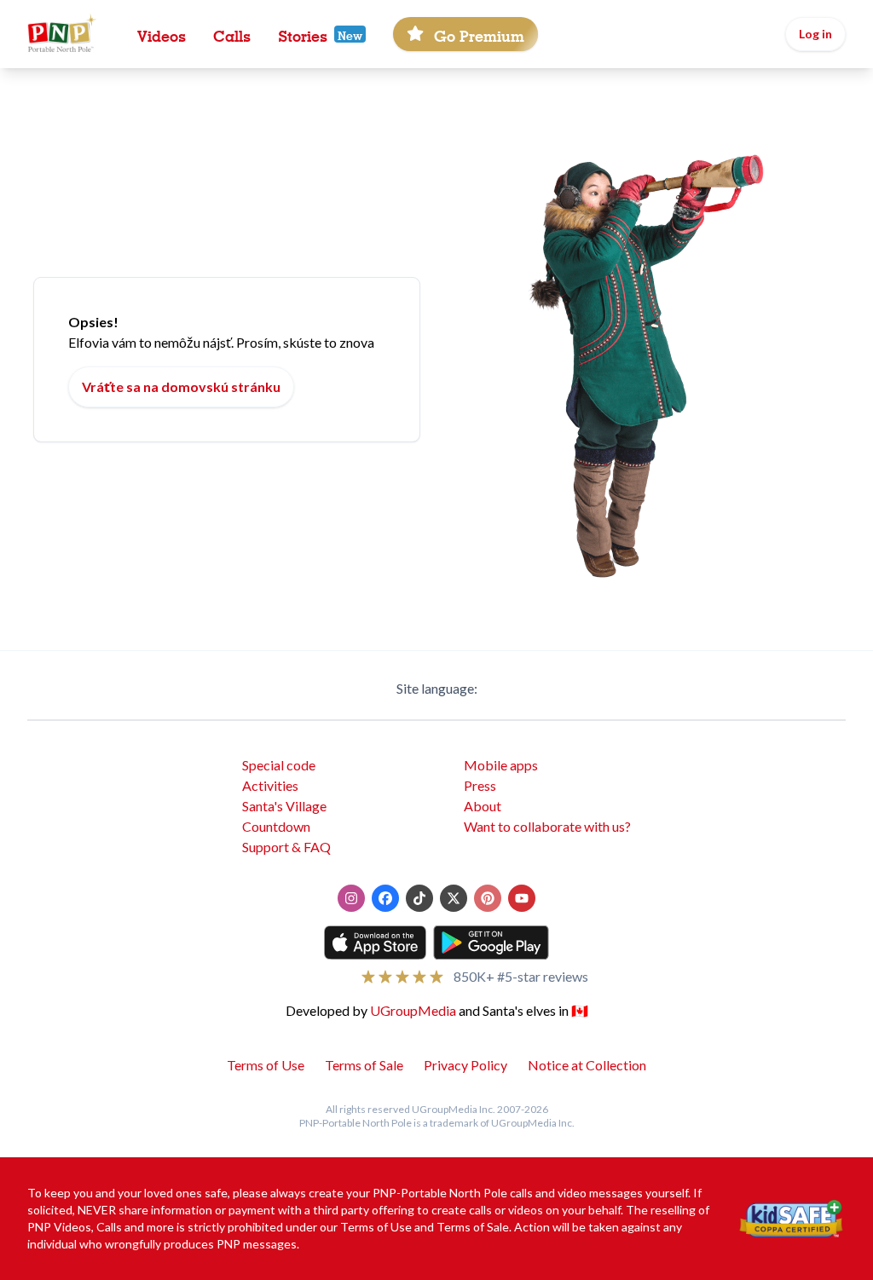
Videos (161, 34)
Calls (232, 34)
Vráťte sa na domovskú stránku (181, 386)
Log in (815, 33)
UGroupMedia (413, 1010)
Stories (302, 34)
